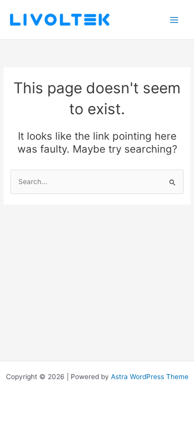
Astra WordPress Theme (150, 377)
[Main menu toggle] (174, 19)
